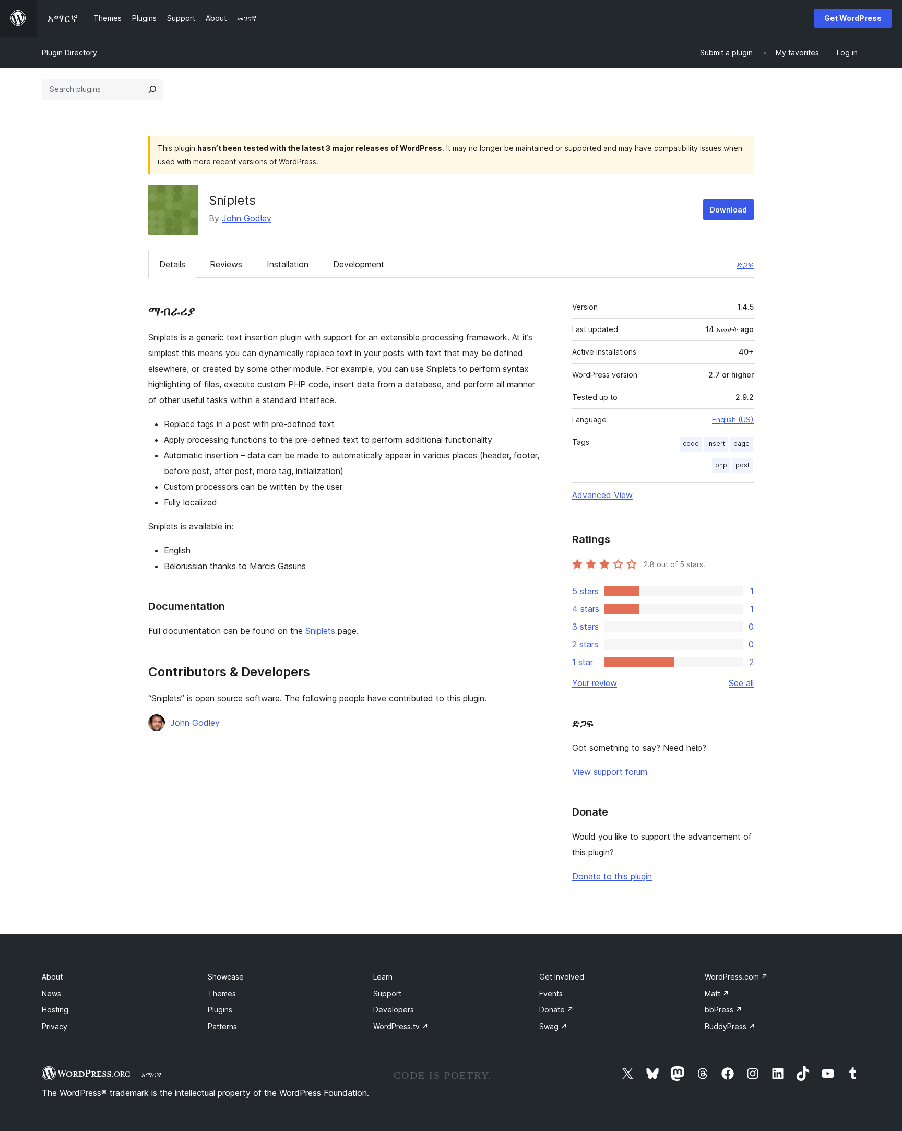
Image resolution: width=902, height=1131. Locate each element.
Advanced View (602, 495)
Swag (553, 1026)
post (742, 465)
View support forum (609, 772)
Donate (556, 1009)
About (52, 976)
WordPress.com (736, 976)
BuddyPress (730, 1026)
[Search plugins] (152, 89)
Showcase (226, 976)
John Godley (246, 218)
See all (741, 683)
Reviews (226, 264)
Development (358, 264)
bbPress (723, 1009)
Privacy (54, 1026)
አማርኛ (151, 1074)
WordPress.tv (401, 1026)
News (51, 993)
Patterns (222, 1026)
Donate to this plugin (612, 876)
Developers (393, 1009)
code (691, 443)
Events (551, 993)
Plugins (220, 1009)
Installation (287, 264)
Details (172, 264)
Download (728, 209)
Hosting (55, 1009)
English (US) (733, 419)
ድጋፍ (745, 264)
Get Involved (561, 976)
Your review (594, 683)
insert (716, 443)
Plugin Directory (69, 52)
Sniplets (320, 631)
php (721, 465)
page (741, 443)
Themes (222, 993)
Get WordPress (853, 18)
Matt (717, 993)
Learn (383, 976)
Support (387, 993)
